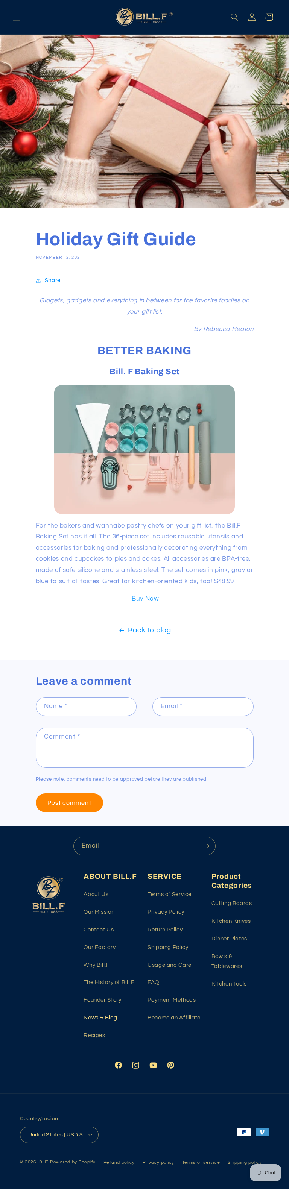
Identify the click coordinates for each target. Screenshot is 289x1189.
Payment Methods (172, 1000)
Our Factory (100, 947)
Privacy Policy (166, 912)
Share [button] (53, 280)
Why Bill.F (97, 965)
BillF (44, 1162)
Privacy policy (158, 1162)
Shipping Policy (168, 947)
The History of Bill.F (109, 982)
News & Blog (100, 1018)
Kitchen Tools (229, 984)
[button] (16, 17)
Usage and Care (170, 965)
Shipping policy (245, 1162)
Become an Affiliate (174, 1018)
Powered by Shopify (73, 1162)
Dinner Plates (229, 939)
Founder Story (102, 1000)
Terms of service (201, 1162)
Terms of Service (170, 894)
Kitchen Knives (231, 921)
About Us (96, 894)
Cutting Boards (231, 903)
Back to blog (149, 630)
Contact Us (99, 930)
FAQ (153, 982)
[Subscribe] (206, 846)
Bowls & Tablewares (226, 961)
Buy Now (144, 598)
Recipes (94, 1035)
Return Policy (165, 930)
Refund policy (119, 1162)
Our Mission (99, 912)
